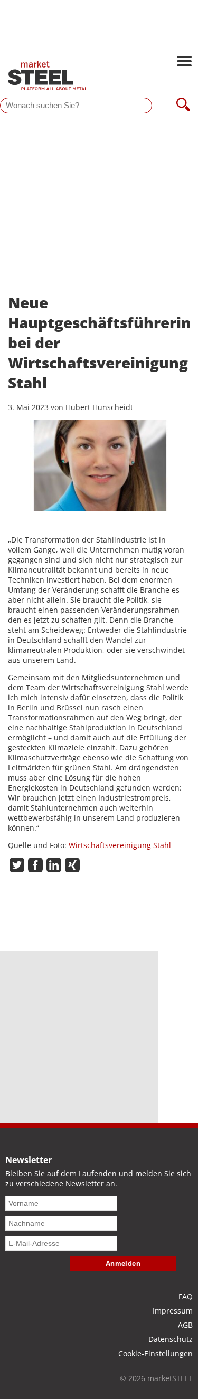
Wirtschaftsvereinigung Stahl (120, 845)
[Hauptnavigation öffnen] (184, 62)
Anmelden (123, 1264)
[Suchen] (183, 105)
